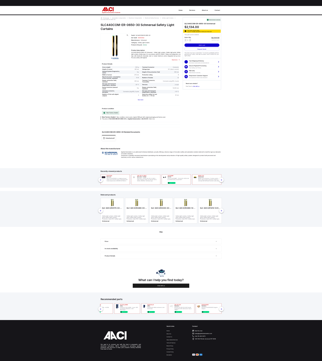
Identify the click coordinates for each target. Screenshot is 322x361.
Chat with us (161, 285)
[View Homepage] (111, 10)
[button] (202, 61)
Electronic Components (135, 18)
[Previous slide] (100, 180)
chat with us (196, 86)
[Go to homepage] (121, 335)
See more (140, 99)
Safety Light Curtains (167, 18)
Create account (196, 31)
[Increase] (190, 40)
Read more (175, 59)
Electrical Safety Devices (152, 18)
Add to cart (202, 45)
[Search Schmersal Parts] (110, 155)
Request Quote (201, 49)
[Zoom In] (127, 35)
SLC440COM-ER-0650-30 (108, 19)
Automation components (119, 18)
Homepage (106, 18)
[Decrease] (185, 40)
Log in (188, 31)
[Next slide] (221, 180)
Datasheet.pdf (110, 138)
